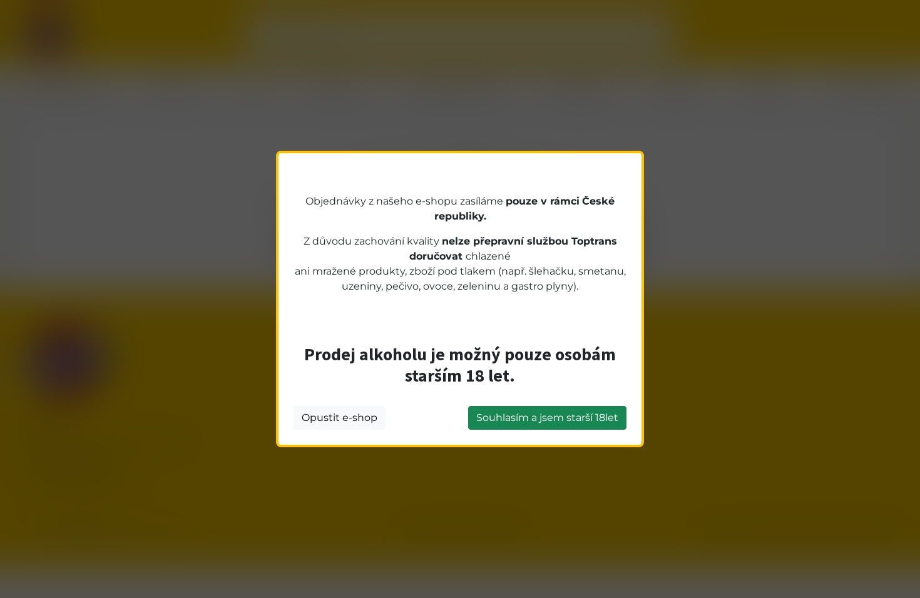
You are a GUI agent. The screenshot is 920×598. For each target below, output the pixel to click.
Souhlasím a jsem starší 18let (547, 417)
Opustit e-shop (339, 417)
